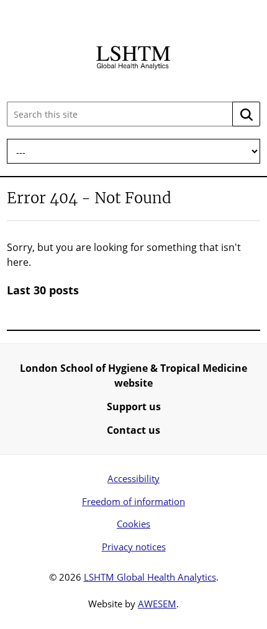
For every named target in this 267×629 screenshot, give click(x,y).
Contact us (133, 430)
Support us (134, 406)
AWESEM (157, 603)
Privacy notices (134, 546)
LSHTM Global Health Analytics (150, 577)
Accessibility (133, 478)
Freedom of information (133, 501)
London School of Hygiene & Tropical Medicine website (133, 375)
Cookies (133, 523)
